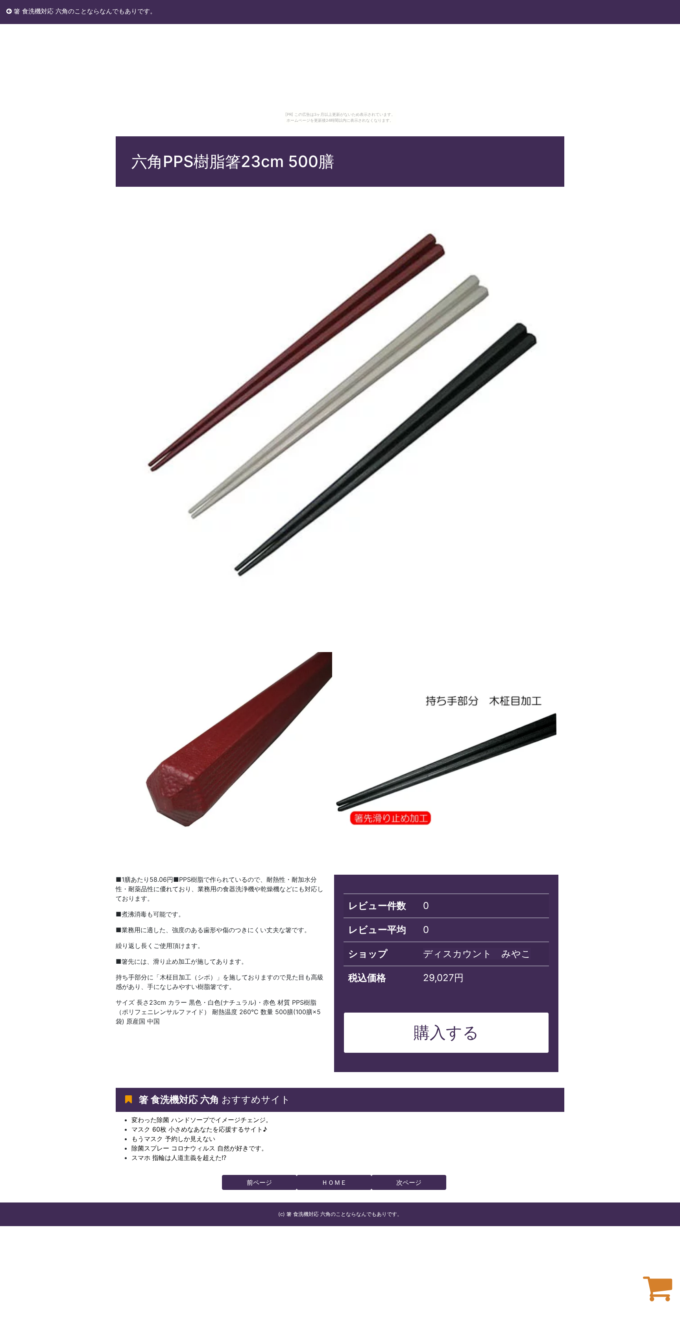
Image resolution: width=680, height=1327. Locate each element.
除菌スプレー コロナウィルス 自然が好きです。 (199, 1148)
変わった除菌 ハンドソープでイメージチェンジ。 (201, 1120)
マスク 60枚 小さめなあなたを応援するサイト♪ (199, 1129)
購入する (446, 1032)
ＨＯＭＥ (334, 1182)
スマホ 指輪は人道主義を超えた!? (178, 1158)
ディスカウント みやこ (477, 953)
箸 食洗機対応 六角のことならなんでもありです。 (84, 11)
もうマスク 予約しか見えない (173, 1139)
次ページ (408, 1182)
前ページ (259, 1182)
